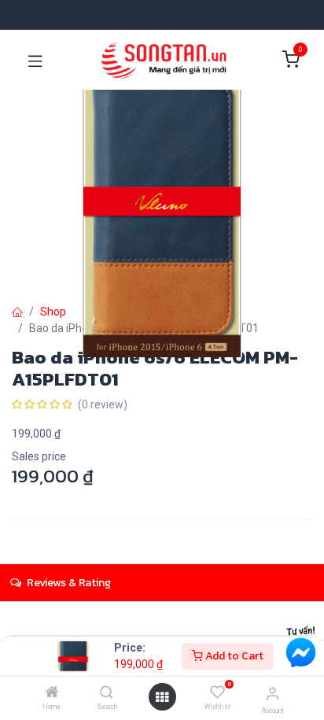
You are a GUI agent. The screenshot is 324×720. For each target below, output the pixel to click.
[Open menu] (162, 697)
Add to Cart (233, 656)
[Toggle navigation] (35, 60)
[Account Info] (272, 694)
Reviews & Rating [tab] (67, 582)
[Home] (52, 693)
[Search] (106, 693)
